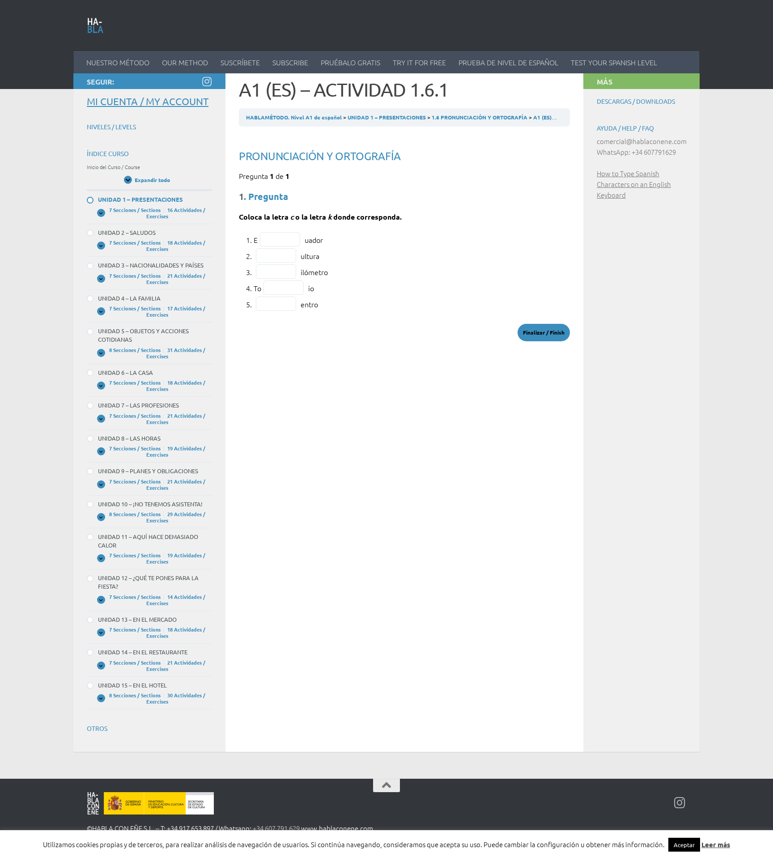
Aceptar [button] (684, 845)
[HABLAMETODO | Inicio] (95, 25)
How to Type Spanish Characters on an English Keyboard (634, 184)
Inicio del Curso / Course (113, 166)
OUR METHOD (185, 62)
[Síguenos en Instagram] (206, 81)
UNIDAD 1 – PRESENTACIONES (387, 117)
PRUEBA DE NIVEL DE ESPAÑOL (508, 62)
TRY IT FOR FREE (419, 62)
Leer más (715, 844)
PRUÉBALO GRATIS (350, 62)
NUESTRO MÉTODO (117, 62)
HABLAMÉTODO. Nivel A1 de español (294, 117)
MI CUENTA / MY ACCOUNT (147, 101)
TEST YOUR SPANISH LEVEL (614, 62)
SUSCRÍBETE (240, 62)
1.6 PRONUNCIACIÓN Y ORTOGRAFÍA (480, 117)
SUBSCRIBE (290, 62)
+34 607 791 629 (276, 828)
